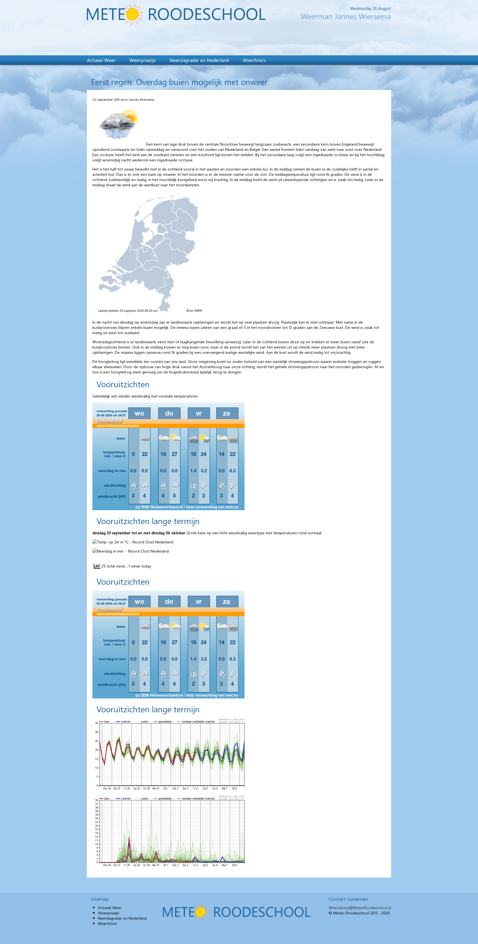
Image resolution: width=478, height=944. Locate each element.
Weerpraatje (142, 60)
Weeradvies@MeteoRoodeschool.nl (360, 907)
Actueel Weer (101, 60)
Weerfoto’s (254, 60)
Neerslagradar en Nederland (199, 60)
